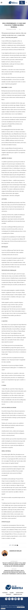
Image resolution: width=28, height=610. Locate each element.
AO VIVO (22, 2)
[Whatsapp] (22, 599)
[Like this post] (11, 545)
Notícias (4, 592)
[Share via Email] (17, 545)
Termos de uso (17, 594)
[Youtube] (15, 599)
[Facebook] (6, 599)
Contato (8, 594)
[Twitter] (9, 599)
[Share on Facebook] (12, 545)
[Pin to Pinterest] (15, 545)
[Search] (26, 2)
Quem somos (19, 592)
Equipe (12, 592)
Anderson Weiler (15, 551)
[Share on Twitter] (14, 545)
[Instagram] (19, 599)
